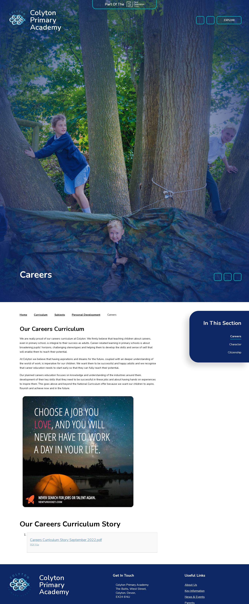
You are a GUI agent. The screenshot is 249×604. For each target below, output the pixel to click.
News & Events (195, 597)
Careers (111, 315)
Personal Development (86, 315)
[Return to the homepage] (19, 585)
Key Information (195, 591)
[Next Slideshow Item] (238, 277)
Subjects (60, 315)
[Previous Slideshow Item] (218, 277)
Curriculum (40, 315)
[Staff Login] (200, 20)
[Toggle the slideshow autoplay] (228, 277)
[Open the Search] (210, 20)
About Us (191, 585)
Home (23, 315)
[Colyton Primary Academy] (17, 20)
